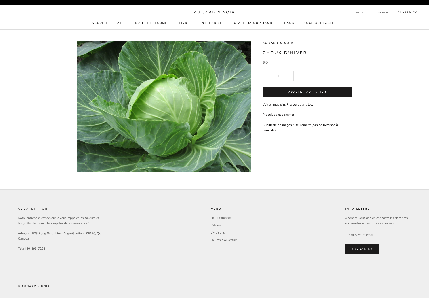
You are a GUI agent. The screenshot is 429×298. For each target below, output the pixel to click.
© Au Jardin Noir (34, 286)
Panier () (407, 12)
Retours (216, 225)
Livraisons (218, 232)
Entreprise (210, 23)
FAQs (289, 23)
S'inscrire (362, 249)
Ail (120, 23)
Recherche (381, 12)
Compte (359, 12)
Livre (184, 23)
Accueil (100, 23)
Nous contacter (320, 23)
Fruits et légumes (151, 23)
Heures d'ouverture (224, 240)
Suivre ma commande (253, 23)
